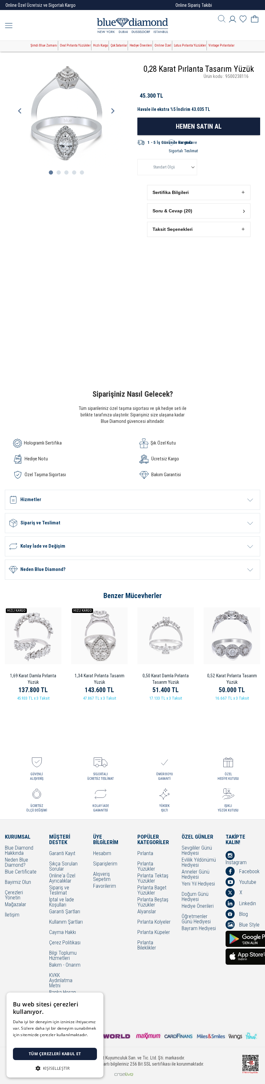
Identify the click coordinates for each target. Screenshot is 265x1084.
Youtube (247, 882)
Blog (243, 914)
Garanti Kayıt (62, 853)
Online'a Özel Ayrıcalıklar (62, 878)
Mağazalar (15, 904)
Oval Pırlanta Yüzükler (75, 45)
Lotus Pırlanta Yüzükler (190, 45)
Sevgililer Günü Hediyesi (197, 850)
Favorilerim (104, 886)
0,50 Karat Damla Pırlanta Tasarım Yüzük (166, 679)
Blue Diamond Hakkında (19, 850)
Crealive (123, 1074)
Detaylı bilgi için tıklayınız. (37, 1041)
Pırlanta (145, 853)
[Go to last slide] (20, 110)
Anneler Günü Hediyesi (195, 874)
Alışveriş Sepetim (102, 877)
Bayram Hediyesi (199, 928)
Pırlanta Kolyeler (154, 922)
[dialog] (54, 1035)
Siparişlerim (105, 864)
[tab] (51, 172)
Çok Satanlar (119, 45)
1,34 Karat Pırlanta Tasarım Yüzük (99, 679)
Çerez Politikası (64, 943)
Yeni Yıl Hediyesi (198, 884)
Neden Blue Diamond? (16, 862)
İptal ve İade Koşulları (61, 902)
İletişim (12, 915)
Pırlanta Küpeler (153, 932)
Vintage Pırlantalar (221, 45)
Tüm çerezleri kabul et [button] (55, 1054)
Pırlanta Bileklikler (146, 945)
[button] (198, 192)
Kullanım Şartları (66, 922)
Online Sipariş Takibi (193, 5)
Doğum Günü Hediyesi (195, 897)
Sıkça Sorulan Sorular (63, 866)
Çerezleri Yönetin (14, 895)
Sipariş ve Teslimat (59, 890)
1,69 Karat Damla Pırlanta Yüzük (33, 679)
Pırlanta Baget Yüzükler (151, 890)
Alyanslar (146, 912)
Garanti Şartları (64, 912)
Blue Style (249, 925)
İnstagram (236, 862)
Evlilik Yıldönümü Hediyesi (199, 862)
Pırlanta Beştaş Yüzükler (152, 902)
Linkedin (247, 903)
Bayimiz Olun (18, 882)
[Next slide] (112, 110)
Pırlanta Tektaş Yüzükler (152, 878)
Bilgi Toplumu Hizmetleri (63, 955)
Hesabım (102, 853)
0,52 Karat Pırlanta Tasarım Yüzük (232, 679)
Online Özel (162, 45)
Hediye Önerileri (141, 45)
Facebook (249, 871)
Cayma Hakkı (62, 932)
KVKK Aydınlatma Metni (60, 980)
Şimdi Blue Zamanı (44, 45)
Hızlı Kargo (100, 45)
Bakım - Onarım (64, 965)
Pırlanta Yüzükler (146, 866)
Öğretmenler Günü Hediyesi (196, 919)
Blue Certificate (21, 872)
